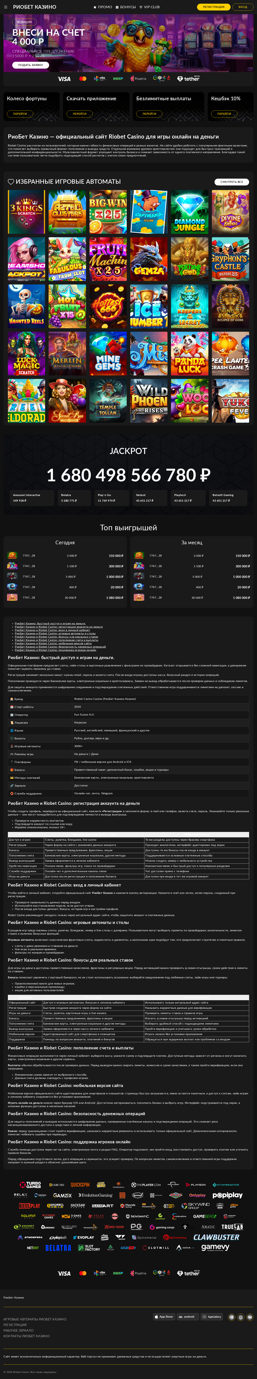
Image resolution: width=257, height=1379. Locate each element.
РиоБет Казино (34, 7)
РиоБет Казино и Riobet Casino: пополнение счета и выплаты (56, 640)
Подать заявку (30, 65)
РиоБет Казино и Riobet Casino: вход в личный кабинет (52, 630)
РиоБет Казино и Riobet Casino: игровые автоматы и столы (55, 633)
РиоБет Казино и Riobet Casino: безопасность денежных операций (60, 646)
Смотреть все (232, 182)
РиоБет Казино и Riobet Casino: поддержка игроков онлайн (55, 650)
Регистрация (214, 7)
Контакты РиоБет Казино (26, 1336)
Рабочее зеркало (18, 1330)
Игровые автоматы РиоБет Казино (34, 1319)
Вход (243, 7)
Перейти (20, 113)
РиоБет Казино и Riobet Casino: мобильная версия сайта (53, 643)
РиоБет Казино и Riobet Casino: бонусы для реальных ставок (56, 636)
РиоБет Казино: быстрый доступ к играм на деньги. (50, 623)
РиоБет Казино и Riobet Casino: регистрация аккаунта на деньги (59, 626)
